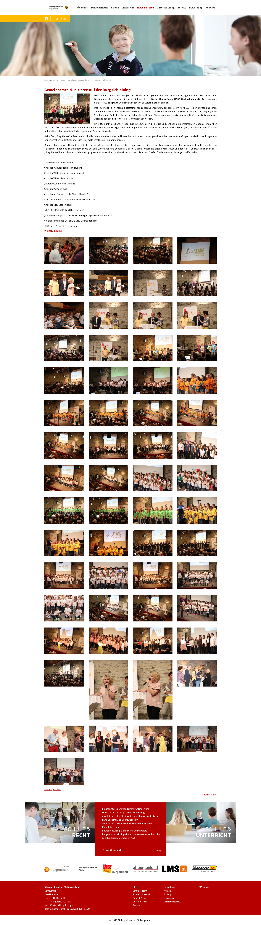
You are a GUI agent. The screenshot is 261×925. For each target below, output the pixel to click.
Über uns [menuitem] (82, 7)
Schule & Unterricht (142, 894)
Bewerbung (169, 887)
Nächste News (209, 794)
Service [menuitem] (182, 7)
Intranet (207, 887)
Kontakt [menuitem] (210, 7)
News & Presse (58, 80)
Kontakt (168, 890)
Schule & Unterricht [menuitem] (122, 7)
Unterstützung (140, 901)
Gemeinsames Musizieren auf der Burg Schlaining (89, 80)
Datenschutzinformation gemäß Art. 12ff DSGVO (67, 908)
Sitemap (168, 894)
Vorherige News (52, 789)
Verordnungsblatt (172, 901)
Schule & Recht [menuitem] (99, 7)
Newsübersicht (112, 849)
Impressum (169, 898)
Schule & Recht (140, 890)
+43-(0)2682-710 (58, 898)
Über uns (137, 887)
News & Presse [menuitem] (145, 7)
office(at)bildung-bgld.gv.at (61, 905)
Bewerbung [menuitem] (196, 7)
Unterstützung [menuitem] (166, 7)
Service (136, 905)
